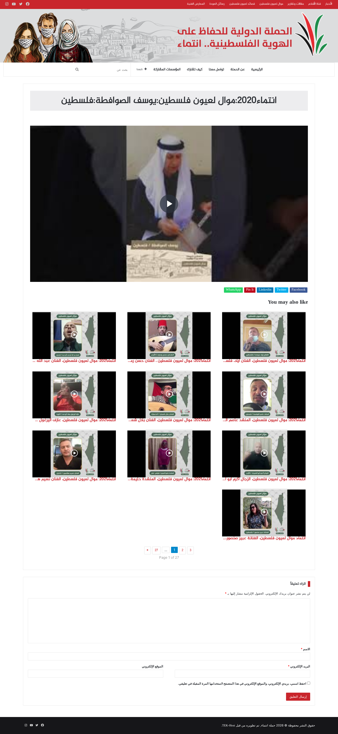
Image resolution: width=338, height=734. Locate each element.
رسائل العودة (217, 3)
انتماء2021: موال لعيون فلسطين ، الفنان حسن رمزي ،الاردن (169, 361)
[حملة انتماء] (169, 35)
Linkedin (265, 290)
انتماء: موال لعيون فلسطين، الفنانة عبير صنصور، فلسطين (264, 538)
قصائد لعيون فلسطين (242, 3)
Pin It (250, 290)
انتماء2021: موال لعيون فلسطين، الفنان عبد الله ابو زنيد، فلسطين (74, 361)
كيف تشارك (194, 70)
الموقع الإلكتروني (152, 666)
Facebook (299, 290)
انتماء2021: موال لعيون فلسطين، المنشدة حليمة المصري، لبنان (169, 479)
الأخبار (328, 3)
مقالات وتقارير (296, 3)
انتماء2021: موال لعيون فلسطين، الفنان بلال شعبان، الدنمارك (169, 420)
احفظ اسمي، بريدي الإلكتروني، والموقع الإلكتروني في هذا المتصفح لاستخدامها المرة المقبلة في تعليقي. (242, 683)
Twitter (281, 290)
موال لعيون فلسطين (271, 3)
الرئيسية (257, 70)
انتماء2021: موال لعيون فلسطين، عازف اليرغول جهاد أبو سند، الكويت (74, 420)
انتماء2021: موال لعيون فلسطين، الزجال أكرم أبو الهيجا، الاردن (264, 479)
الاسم (305, 649)
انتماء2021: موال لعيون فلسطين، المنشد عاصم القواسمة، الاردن (264, 420)
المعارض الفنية (196, 3)
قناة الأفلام (314, 3)
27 (156, 550)
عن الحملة (237, 70)
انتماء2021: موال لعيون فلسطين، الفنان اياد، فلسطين (264, 361)
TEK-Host (228, 725)
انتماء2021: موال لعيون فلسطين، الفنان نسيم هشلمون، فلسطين (74, 479)
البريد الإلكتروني (299, 666)
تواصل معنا (216, 70)
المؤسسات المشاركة (166, 70)
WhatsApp (233, 290)
